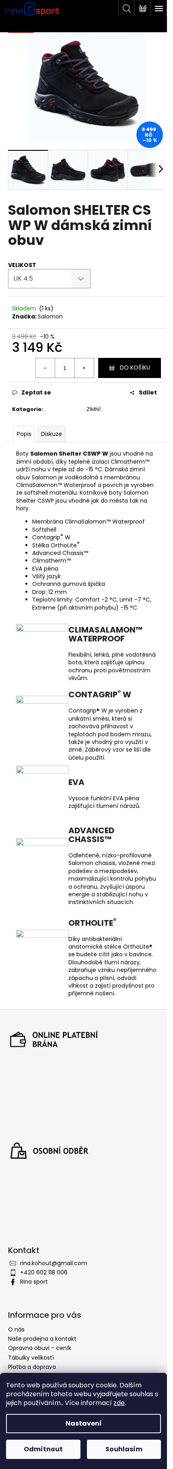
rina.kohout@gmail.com (53, 1263)
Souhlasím (123, 1449)
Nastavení (84, 1423)
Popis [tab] (24, 434)
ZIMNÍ (93, 409)
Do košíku (135, 368)
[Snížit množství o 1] (45, 368)
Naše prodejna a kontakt (42, 1339)
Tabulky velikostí (31, 1358)
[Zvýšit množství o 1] (84, 368)
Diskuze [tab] (51, 434)
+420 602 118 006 (44, 1272)
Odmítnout (43, 1449)
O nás (16, 1329)
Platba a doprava (32, 1367)
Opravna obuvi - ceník (39, 1348)
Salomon (50, 316)
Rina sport (34, 1282)
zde (119, 1402)
